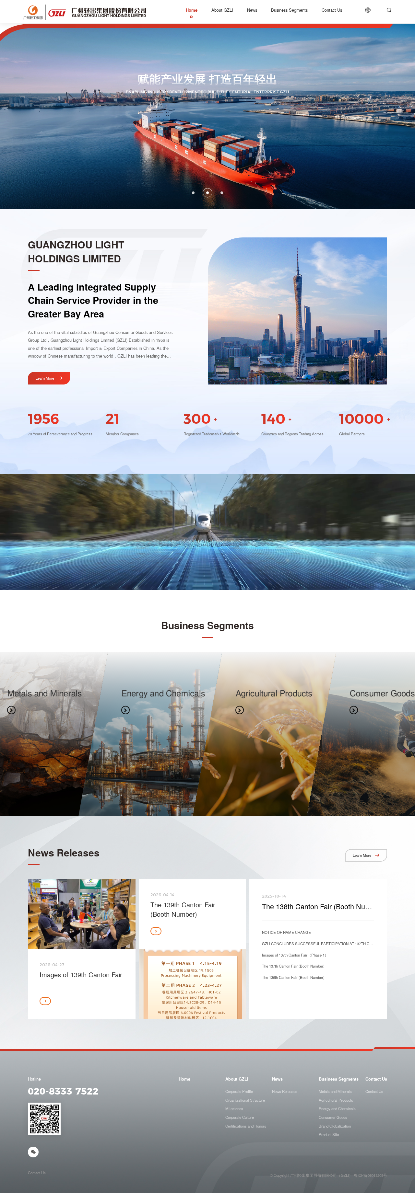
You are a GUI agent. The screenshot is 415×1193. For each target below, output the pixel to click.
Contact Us (376, 1079)
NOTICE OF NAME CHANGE (286, 932)
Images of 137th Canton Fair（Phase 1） (295, 955)
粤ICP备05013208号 (370, 1175)
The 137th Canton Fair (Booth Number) (293, 966)
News (277, 1079)
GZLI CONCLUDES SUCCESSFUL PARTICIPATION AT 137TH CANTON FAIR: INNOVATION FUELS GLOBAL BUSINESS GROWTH (318, 943)
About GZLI (236, 1079)
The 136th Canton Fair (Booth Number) (293, 977)
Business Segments (339, 1079)
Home (184, 1079)
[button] (193, 192)
